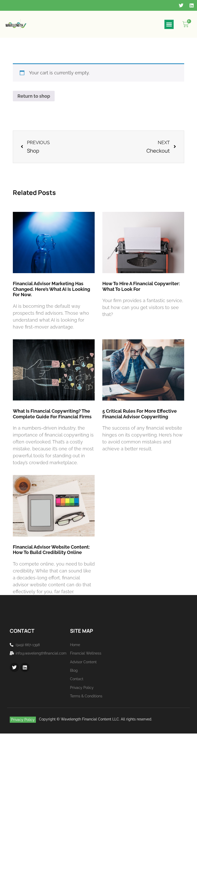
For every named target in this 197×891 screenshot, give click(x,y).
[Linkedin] (191, 5)
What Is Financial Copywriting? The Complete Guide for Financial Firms (52, 413)
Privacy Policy (23, 720)
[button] (169, 24)
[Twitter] (181, 5)
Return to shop (33, 96)
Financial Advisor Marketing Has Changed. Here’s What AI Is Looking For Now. (51, 289)
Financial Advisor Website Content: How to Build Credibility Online (51, 549)
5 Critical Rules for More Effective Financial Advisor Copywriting (139, 413)
